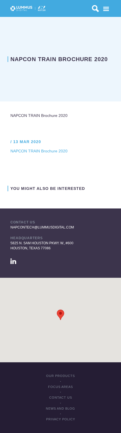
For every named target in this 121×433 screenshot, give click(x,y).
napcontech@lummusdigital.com (42, 227)
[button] (60, 314)
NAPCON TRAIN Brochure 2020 (39, 115)
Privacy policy (60, 419)
